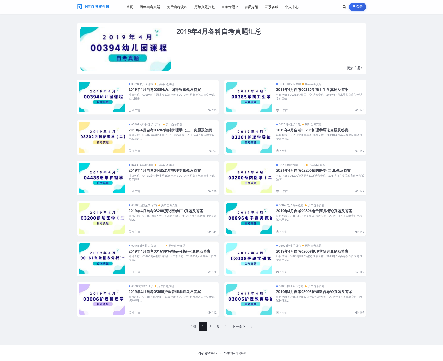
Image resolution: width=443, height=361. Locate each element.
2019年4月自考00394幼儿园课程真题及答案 (165, 89)
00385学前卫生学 (290, 84)
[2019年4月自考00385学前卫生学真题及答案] (249, 97)
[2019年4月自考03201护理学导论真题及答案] (249, 137)
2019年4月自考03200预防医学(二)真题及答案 (166, 210)
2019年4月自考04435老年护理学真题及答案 (165, 170)
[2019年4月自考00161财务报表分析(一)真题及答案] (102, 258)
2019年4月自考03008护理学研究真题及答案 (312, 251)
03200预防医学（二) (292, 165)
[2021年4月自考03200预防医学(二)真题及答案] (249, 178)
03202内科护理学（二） (146, 124)
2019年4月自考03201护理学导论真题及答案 (312, 130)
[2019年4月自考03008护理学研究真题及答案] (249, 258)
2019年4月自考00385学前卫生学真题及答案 (312, 89)
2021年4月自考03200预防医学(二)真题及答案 (313, 170)
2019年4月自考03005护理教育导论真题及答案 (314, 291)
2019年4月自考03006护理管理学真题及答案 (165, 291)
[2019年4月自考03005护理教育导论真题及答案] (249, 299)
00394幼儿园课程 (142, 84)
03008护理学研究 (290, 246)
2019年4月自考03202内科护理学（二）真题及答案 (170, 130)
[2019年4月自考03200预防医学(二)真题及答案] (102, 218)
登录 (359, 7)
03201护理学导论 (290, 124)
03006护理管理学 (142, 286)
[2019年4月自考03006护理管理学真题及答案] (102, 299)
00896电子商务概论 (291, 205)
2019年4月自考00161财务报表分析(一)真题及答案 (170, 251)
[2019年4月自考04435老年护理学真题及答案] (102, 178)
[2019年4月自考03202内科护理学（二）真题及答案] (102, 137)
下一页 (237, 326)
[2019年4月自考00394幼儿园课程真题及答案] (102, 97)
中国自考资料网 (237, 353)
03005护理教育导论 (291, 286)
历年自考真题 (165, 84)
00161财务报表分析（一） (147, 246)
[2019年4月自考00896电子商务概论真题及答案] (249, 218)
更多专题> (355, 67)
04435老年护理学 (142, 165)
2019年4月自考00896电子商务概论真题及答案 (314, 210)
